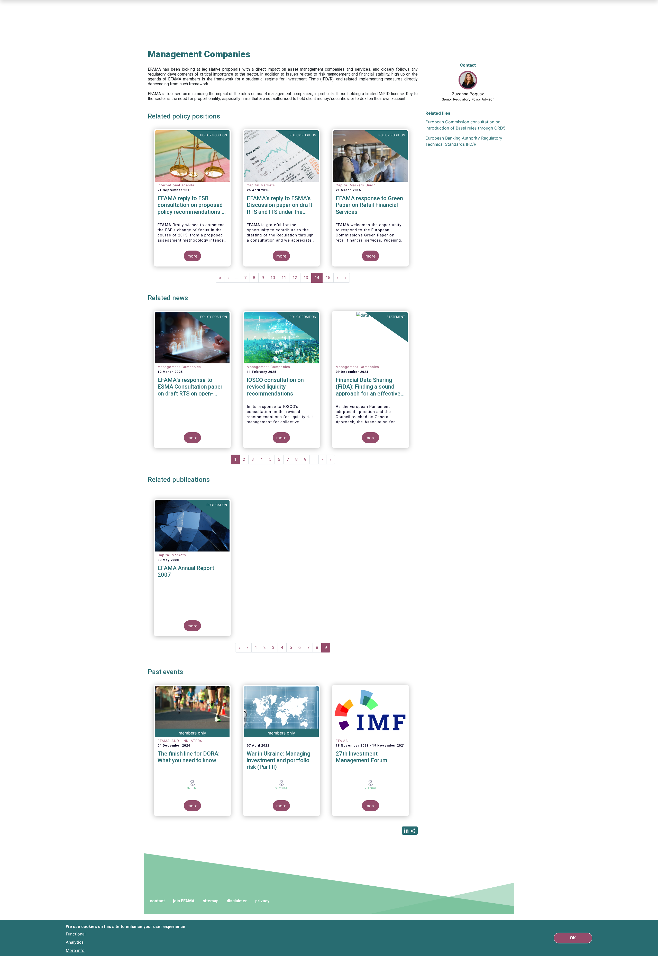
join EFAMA (184, 900)
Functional (76, 933)
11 (285, 277)
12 (296, 277)
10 (274, 277)
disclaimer (237, 900)
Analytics (75, 942)
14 (319, 279)
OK (573, 938)
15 (330, 277)
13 (308, 277)
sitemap (210, 900)
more (192, 256)
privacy (262, 900)
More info (75, 950)
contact (157, 900)
